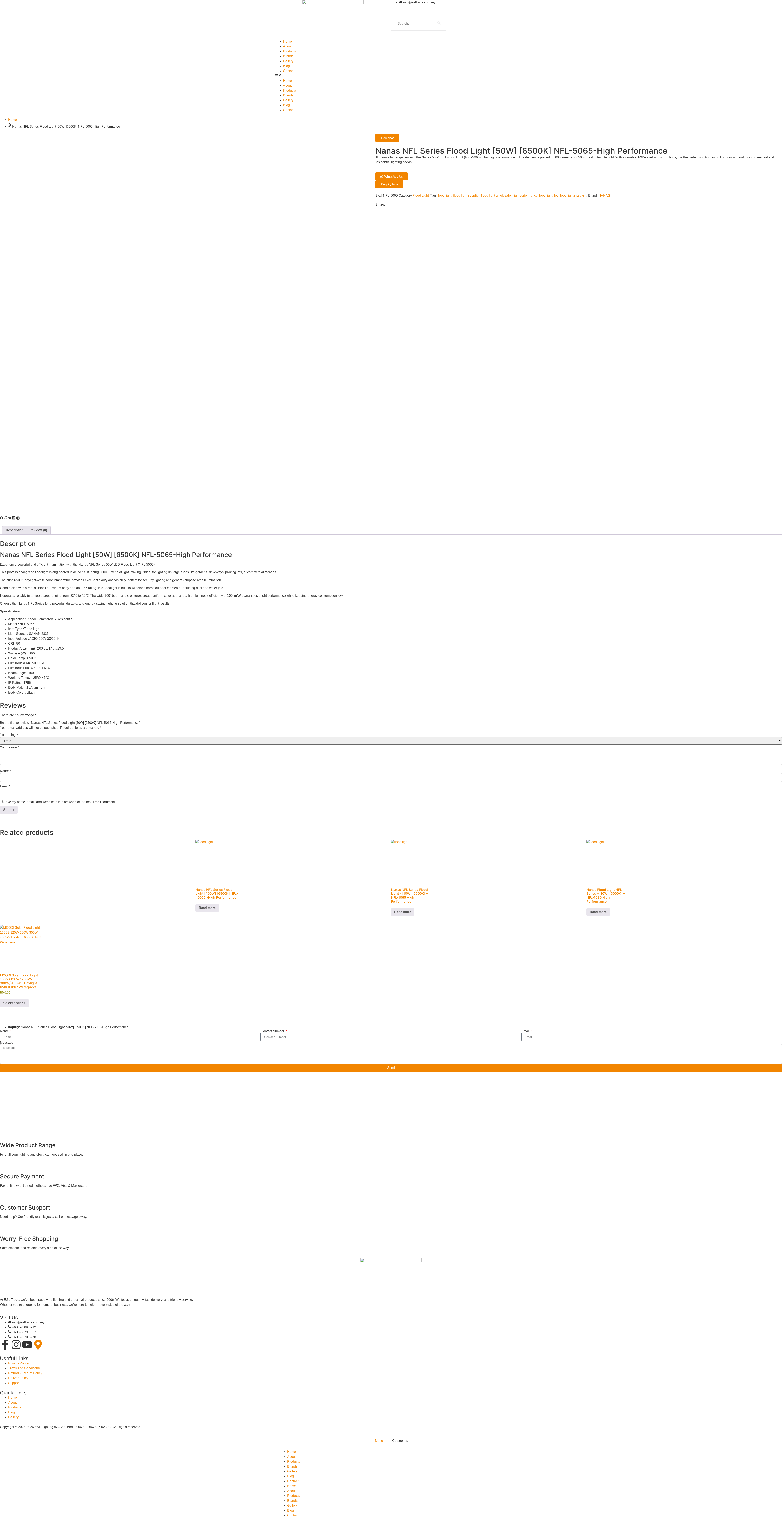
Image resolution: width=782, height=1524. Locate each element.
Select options (14, 1003)
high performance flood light (532, 195)
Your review (9, 747)
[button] (391, 75)
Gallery (288, 61)
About (287, 46)
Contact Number (273, 1031)
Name (5, 771)
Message (6, 1042)
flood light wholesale (496, 195)
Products (289, 51)
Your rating (9, 735)
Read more (207, 908)
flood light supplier (466, 195)
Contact (288, 71)
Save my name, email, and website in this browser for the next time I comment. (59, 802)
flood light (444, 195)
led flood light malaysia (570, 195)
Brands (288, 56)
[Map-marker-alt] (38, 1345)
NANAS (604, 195)
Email (5, 786)
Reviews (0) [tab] (38, 530)
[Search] (439, 24)
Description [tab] (15, 530)
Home (287, 41)
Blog (286, 66)
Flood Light (421, 195)
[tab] (378, 1440)
